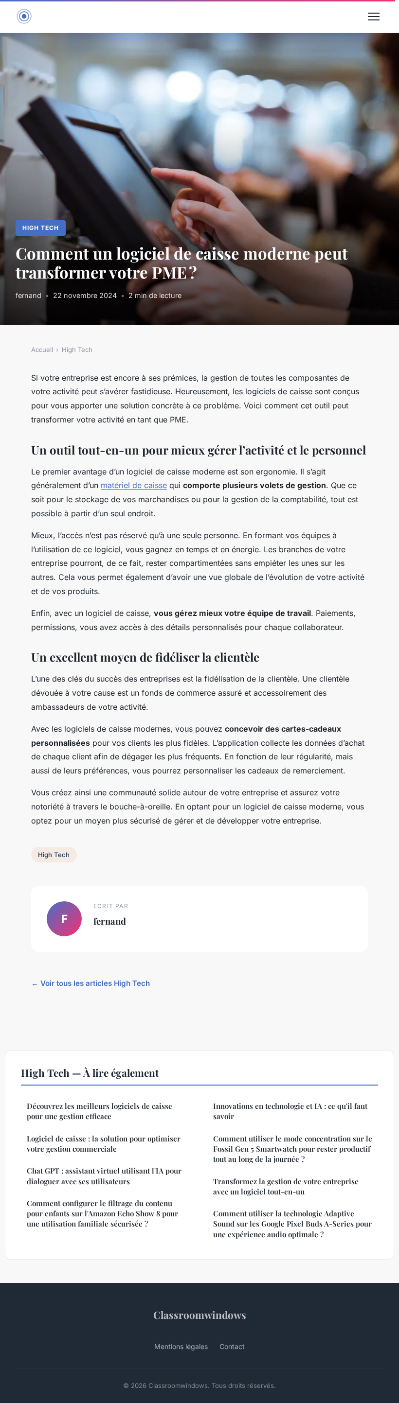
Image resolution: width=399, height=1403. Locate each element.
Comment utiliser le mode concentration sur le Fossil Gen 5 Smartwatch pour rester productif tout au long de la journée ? (292, 1149)
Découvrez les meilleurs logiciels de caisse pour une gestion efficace (99, 1111)
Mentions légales (181, 1346)
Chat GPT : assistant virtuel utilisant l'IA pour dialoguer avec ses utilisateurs (104, 1176)
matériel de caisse (134, 485)
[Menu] (373, 16)
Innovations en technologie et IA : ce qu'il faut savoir (290, 1111)
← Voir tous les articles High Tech (90, 983)
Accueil (42, 349)
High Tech (40, 227)
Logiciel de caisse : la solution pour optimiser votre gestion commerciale (104, 1144)
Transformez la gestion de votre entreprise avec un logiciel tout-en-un (286, 1186)
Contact (232, 1346)
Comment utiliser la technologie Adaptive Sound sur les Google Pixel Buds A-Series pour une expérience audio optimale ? (292, 1224)
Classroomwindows (199, 1314)
